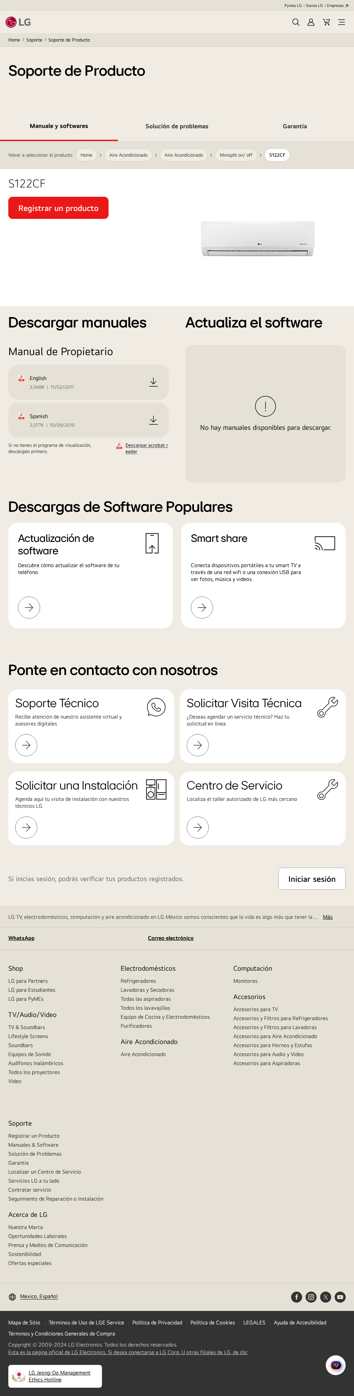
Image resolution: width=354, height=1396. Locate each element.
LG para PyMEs (26, 999)
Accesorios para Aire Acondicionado (275, 1036)
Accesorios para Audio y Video (268, 1054)
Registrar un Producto (34, 1135)
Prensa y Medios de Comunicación (47, 1245)
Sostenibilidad (24, 1254)
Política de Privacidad (157, 1322)
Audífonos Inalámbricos (35, 1063)
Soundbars (20, 1045)
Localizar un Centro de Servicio (44, 1171)
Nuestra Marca (25, 1227)
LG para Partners (28, 981)
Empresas (335, 5)
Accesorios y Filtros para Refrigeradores (280, 1018)
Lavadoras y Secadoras (147, 990)
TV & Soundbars (26, 1027)
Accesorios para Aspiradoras (266, 1063)
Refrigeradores (138, 981)
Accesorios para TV (255, 1009)
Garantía (18, 1162)
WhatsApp (21, 938)
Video (14, 1081)
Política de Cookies (212, 1322)
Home (14, 40)
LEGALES (254, 1322)
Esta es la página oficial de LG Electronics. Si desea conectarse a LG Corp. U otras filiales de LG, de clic (128, 1352)
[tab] (59, 127)
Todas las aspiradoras (146, 999)
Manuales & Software (33, 1144)
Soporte (34, 40)
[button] (296, 22)
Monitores (245, 981)
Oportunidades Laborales (37, 1236)
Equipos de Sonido (29, 1054)
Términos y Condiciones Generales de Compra (61, 1333)
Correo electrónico (171, 938)
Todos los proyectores (34, 1072)
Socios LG (314, 5)
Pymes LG (293, 5)
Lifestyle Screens (28, 1036)
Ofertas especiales (30, 1263)
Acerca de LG (27, 1214)
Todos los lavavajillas (145, 1008)
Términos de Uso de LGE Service (86, 1322)
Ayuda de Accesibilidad (300, 1322)
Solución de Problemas (35, 1153)
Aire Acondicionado (143, 1054)
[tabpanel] (177, 393)
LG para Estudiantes (31, 990)
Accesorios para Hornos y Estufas (272, 1045)
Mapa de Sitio (24, 1322)
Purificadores (136, 1026)
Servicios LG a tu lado (33, 1180)
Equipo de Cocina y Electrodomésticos (165, 1017)
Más (328, 917)
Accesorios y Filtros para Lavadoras (275, 1027)
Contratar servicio (29, 1189)
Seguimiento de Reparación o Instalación (55, 1198)
